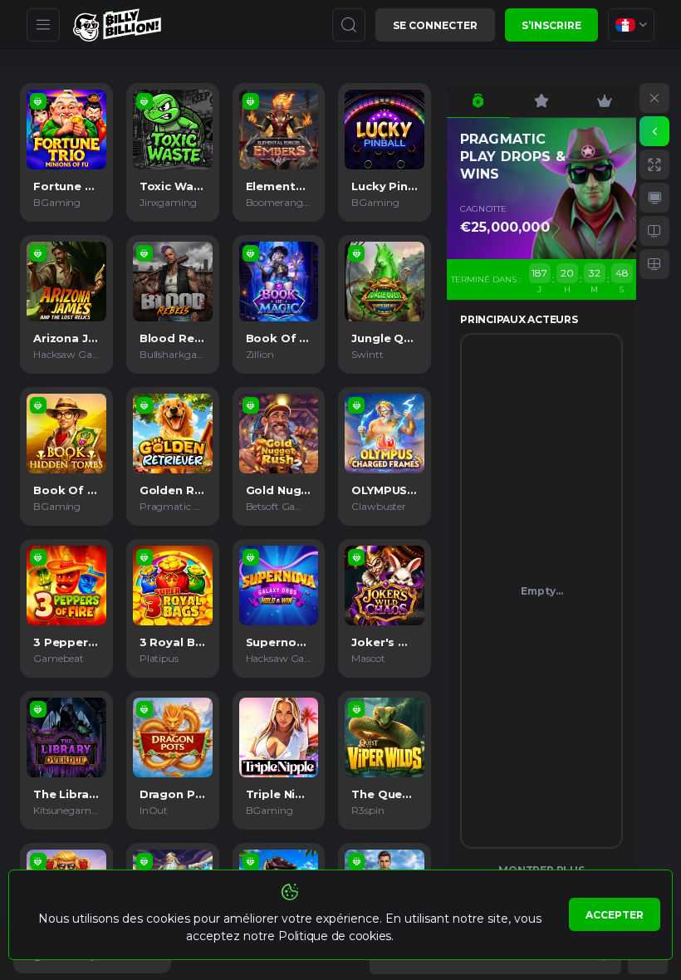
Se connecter (435, 25)
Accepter (614, 915)
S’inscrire (551, 25)
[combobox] (631, 25)
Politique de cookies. (336, 936)
